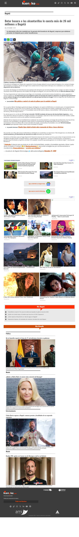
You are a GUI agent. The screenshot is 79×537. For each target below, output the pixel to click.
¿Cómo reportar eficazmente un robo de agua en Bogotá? (22, 317)
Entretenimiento (11, 411)
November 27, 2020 (50, 151)
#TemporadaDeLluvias (18, 148)
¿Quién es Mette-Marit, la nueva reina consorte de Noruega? (24, 377)
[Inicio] (30, 3)
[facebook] (75, 3)
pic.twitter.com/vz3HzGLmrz (33, 148)
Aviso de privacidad (8, 495)
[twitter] (65, 3)
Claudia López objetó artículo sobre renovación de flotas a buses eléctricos (40, 127)
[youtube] (72, 3)
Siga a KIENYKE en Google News (37, 183)
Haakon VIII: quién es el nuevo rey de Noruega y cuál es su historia (26, 456)
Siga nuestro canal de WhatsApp (37, 191)
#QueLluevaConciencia (31, 146)
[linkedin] (68, 3)
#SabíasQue (8, 144)
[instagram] (61, 3)
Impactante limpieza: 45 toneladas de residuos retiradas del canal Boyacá (27, 319)
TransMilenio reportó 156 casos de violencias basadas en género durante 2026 (28, 312)
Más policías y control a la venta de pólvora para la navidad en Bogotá (35, 101)
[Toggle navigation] (6, 2)
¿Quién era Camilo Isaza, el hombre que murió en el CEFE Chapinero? (26, 314)
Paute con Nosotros (21, 501)
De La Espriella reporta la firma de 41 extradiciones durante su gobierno (27, 338)
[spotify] (55, 3)
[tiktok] (58, 3)
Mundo (8, 372)
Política (8, 334)
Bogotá (7, 14)
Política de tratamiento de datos (11, 498)
